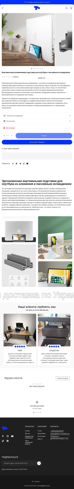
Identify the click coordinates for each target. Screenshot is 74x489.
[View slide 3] (38, 412)
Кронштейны (41, 433)
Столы (40, 431)
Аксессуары (41, 436)
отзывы (27, 431)
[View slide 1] (34, 412)
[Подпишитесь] (39, 463)
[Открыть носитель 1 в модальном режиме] (51, 16)
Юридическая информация (29, 437)
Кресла (40, 439)
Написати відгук (62, 378)
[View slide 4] (40, 412)
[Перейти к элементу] (32, 69)
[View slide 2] (36, 412)
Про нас (27, 433)
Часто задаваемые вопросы (29, 442)
